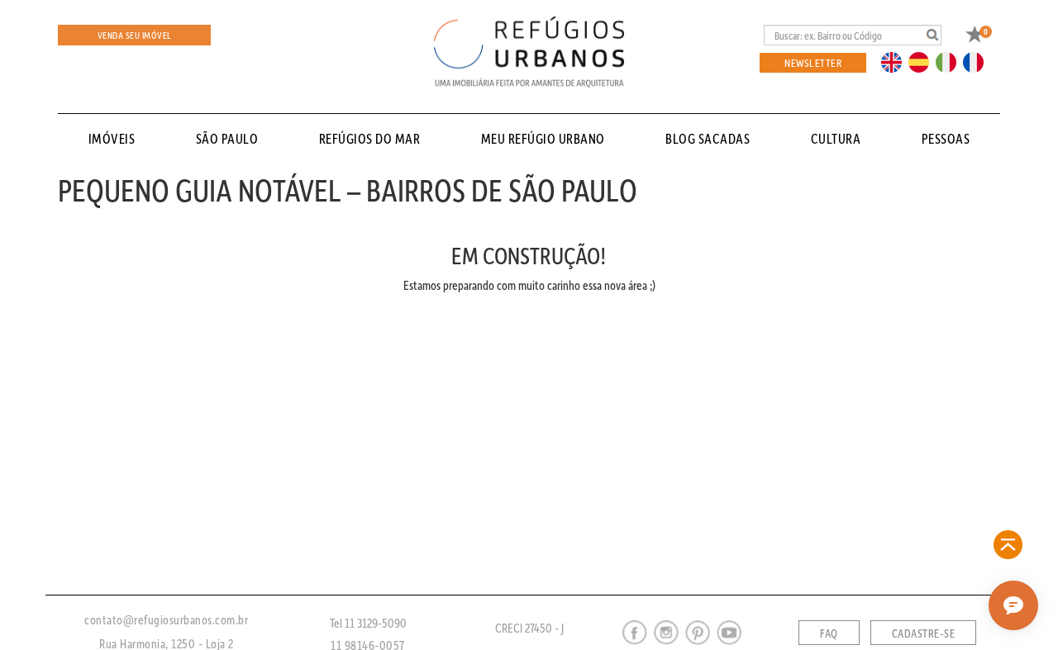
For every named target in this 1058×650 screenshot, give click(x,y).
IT (952, 61)
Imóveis (112, 138)
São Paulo (227, 138)
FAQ (829, 633)
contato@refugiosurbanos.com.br (166, 619)
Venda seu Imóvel (135, 35)
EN (895, 61)
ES (923, 61)
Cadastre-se (924, 633)
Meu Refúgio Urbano (543, 138)
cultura (836, 138)
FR (978, 61)
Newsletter (812, 62)
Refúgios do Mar (370, 138)
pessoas (946, 138)
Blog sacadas (707, 138)
